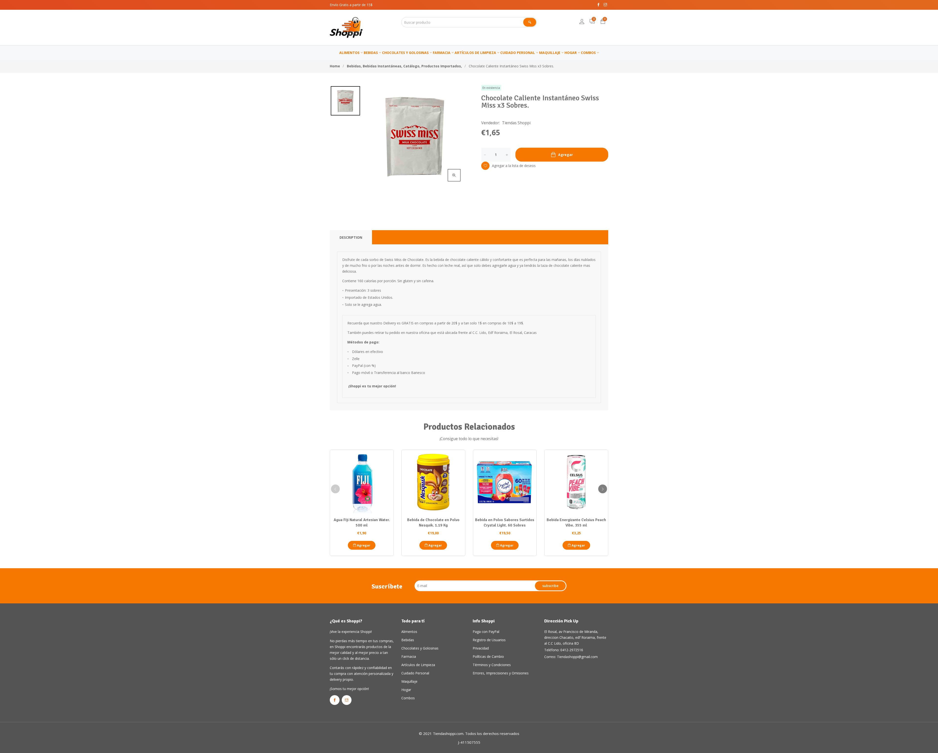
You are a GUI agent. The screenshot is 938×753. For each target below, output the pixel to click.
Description (351, 237)
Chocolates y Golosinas (419, 648)
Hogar (406, 689)
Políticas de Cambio (488, 656)
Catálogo (411, 66)
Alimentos (409, 631)
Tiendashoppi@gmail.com (577, 656)
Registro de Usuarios (489, 640)
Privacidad (481, 648)
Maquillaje (409, 681)
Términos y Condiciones (492, 664)
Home (335, 66)
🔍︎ (529, 22)
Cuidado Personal (415, 673)
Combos (408, 698)
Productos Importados (441, 66)
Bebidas (354, 66)
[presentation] (335, 489)
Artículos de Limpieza (418, 664)
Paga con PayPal (486, 631)
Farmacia (408, 656)
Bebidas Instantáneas (382, 66)
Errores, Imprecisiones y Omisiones (501, 673)
